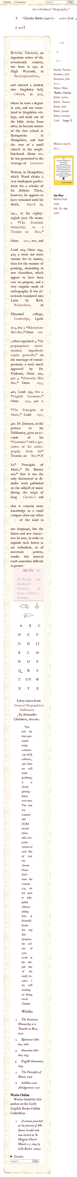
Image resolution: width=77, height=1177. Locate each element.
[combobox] (56, 2)
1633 (39, 383)
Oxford (19, 94)
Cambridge (21, 319)
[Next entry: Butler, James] (27, 617)
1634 (27, 401)
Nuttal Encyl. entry (61, 201)
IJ (38, 644)
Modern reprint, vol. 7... (62, 146)
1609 (26, 241)
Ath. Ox (28, 571)
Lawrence (36, 163)
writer (63, 18)
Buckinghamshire (26, 76)
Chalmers (20, 2)
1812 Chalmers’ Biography (49, 9)
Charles (29, 497)
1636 (39, 415)
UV (29, 680)
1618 (40, 332)
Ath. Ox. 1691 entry (61, 211)
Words (7, 2)
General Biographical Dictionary (29, 707)
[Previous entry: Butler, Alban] (22, 608)
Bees (38, 232)
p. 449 (19, 27)
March (31, 204)
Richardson (22, 305)
